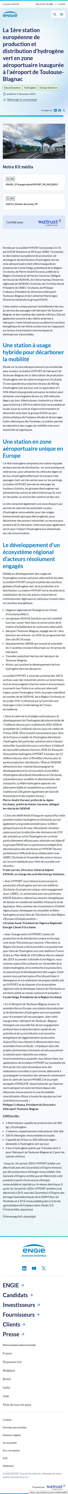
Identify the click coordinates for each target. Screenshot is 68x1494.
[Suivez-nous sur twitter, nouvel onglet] (44, 1268)
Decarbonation (12, 87)
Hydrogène (30, 87)
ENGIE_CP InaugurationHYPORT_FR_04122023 (32, 184)
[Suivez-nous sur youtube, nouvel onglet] (34, 1268)
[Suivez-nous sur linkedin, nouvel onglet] (24, 1268)
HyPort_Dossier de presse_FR (22, 203)
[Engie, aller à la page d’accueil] (34, 1250)
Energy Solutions (49, 87)
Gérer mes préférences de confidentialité (48, 1492)
